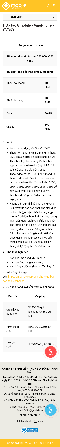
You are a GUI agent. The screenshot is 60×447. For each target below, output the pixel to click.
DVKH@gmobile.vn (33, 410)
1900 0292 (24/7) (26, 407)
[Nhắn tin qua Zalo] (51, 409)
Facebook (26, 421)
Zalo (40, 421)
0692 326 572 (35, 390)
